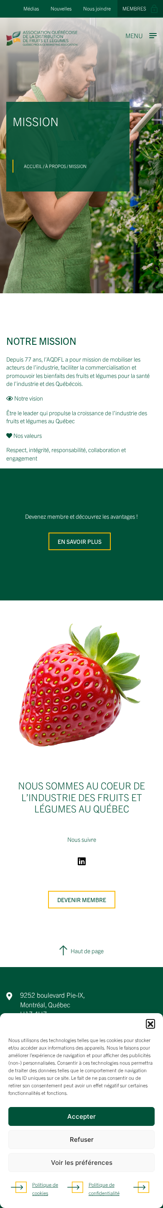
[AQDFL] (41, 43)
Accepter (81, 1116)
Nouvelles (61, 8)
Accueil (33, 166)
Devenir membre (81, 899)
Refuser (82, 1139)
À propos (55, 166)
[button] (150, 1023)
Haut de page (87, 951)
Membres (134, 8)
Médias (31, 8)
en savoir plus (80, 541)
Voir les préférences (81, 1163)
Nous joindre (97, 8)
